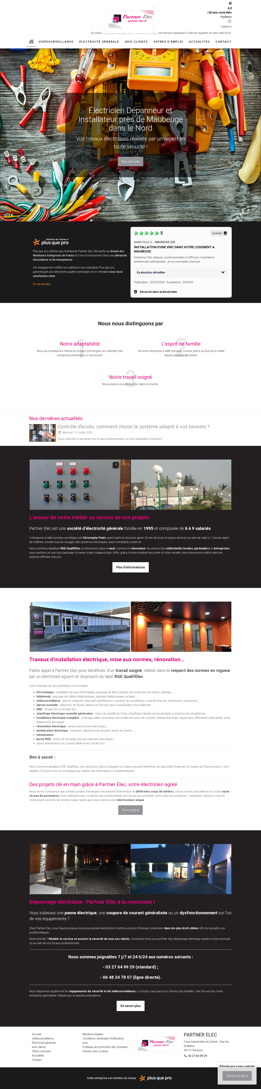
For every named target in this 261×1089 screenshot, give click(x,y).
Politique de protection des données (105, 1047)
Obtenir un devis (237, 1076)
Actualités (199, 41)
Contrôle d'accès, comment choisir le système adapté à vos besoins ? (134, 427)
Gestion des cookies (95, 1051)
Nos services (130, 161)
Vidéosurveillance (56, 41)
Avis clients (136, 41)
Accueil (31, 42)
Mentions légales (93, 1034)
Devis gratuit (130, 810)
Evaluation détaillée (151, 272)
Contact (224, 41)
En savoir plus (42, 284)
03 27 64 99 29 (197, 1056)
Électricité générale (99, 41)
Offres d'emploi (168, 41)
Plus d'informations (130, 567)
